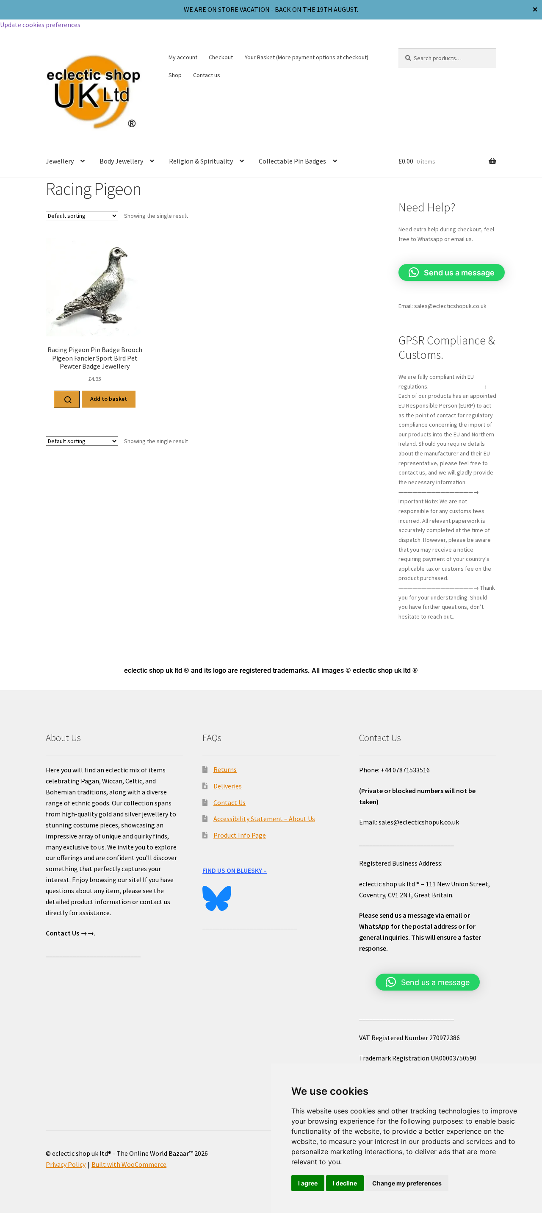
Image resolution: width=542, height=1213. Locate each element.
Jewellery (60, 161)
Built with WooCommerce (128, 1164)
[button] (451, 272)
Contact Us (229, 802)
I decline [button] (345, 1183)
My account (183, 57)
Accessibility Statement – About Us (264, 818)
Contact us (206, 75)
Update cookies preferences (40, 24)
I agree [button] (308, 1183)
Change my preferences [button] (407, 1183)
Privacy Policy (66, 1164)
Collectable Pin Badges (292, 161)
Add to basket (108, 398)
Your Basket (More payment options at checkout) (306, 57)
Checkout (221, 57)
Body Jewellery (121, 161)
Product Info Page (239, 835)
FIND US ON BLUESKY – (234, 870)
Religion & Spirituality (201, 161)
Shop (175, 75)
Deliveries (227, 786)
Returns (225, 769)
